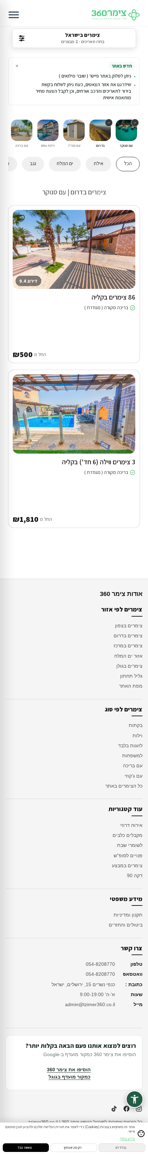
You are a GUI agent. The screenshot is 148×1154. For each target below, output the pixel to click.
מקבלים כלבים (127, 835)
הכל (128, 163)
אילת (98, 163)
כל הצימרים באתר (123, 786)
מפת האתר (130, 686)
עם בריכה (132, 765)
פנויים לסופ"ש (128, 855)
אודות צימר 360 (121, 593)
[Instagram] (138, 1108)
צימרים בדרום (128, 635)
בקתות (135, 725)
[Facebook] (126, 1108)
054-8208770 (100, 964)
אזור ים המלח (128, 656)
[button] (125, 256)
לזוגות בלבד (130, 745)
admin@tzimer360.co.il (90, 1004)
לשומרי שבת (129, 845)
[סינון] (21, 38)
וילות (137, 735)
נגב (33, 163)
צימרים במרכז (128, 645)
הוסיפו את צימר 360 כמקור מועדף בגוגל (69, 1073)
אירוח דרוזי (131, 825)
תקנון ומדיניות (128, 915)
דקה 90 (134, 875)
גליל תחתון (131, 676)
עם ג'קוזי (133, 776)
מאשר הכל (25, 1147)
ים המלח (65, 163)
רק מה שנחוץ (73, 1147)
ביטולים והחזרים (125, 925)
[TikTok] (114, 1108)
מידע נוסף (127, 1138)
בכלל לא (120, 1147)
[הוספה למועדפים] (21, 218)
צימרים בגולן (129, 666)
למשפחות (132, 755)
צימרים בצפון (128, 625)
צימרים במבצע (127, 865)
